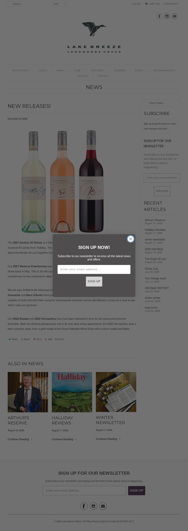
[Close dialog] (130, 239)
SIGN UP (94, 281)
